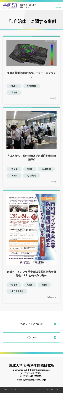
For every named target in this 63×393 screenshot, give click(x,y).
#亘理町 (13, 175)
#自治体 (13, 92)
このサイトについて (31, 324)
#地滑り (13, 86)
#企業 (29, 285)
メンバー (31, 337)
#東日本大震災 (16, 291)
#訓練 (29, 169)
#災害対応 (31, 175)
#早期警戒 (31, 86)
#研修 (44, 285)
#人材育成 (46, 169)
